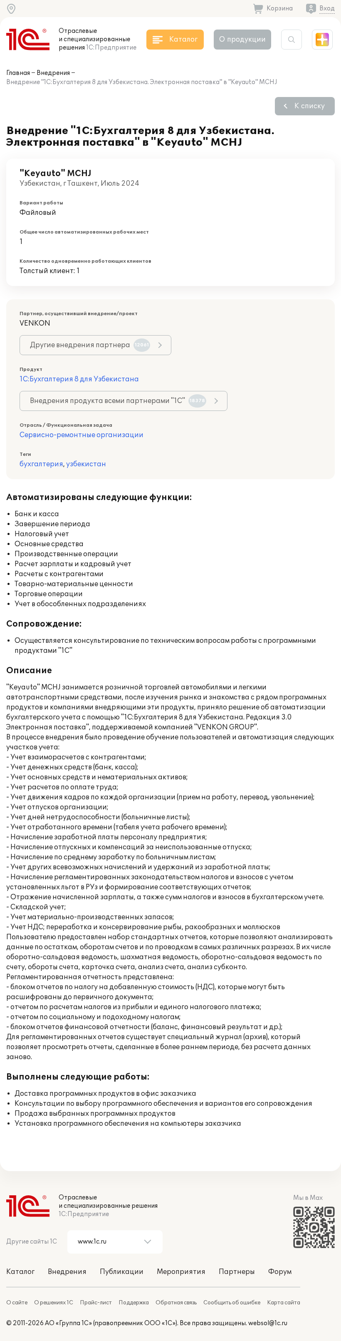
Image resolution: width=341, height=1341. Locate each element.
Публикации (121, 1272)
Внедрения (53, 73)
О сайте (16, 1302)
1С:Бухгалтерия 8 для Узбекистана (79, 379)
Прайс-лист (96, 1302)
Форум (280, 1272)
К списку (309, 106)
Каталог (20, 1272)
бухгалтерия (41, 464)
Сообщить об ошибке (231, 1302)
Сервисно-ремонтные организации (81, 435)
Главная (18, 73)
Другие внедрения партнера (89, 345)
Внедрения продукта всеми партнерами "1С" (117, 401)
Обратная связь (176, 1302)
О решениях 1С (53, 1302)
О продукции (242, 39)
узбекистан (86, 464)
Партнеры (237, 1272)
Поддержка (134, 1302)
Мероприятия (181, 1272)
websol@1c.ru (267, 1323)
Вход (327, 8)
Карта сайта (283, 1302)
